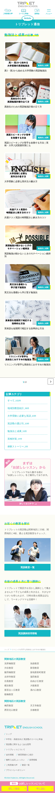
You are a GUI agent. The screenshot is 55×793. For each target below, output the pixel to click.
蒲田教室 (34, 676)
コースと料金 (23, 13)
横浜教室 (8, 685)
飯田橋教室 (9, 672)
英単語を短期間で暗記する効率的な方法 (24, 328)
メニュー (49, 13)
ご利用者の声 (8, 13)
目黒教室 (8, 681)
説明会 (37, 13)
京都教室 (34, 710)
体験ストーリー (17, 446)
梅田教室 (8, 705)
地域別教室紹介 (18, 408)
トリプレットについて (15, 749)
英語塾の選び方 (18, 423)
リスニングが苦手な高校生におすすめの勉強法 (27, 364)
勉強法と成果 (43, 65)
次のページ (51, 381)
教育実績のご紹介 (25, 754)
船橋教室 (8, 694)
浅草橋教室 (9, 663)
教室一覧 (26, 765)
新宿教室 (34, 667)
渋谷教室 (8, 667)
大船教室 (34, 685)
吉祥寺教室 (9, 676)
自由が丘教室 (36, 681)
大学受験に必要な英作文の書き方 (20, 181)
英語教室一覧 (28, 567)
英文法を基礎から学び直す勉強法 (20, 292)
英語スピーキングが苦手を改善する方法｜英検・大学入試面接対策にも (26, 144)
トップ (9, 734)
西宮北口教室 (11, 710)
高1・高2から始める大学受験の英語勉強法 (25, 70)
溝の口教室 (35, 690)
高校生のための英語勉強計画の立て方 (23, 106)
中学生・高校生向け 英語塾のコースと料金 (24, 739)
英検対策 (14, 438)
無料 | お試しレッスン (15, 760)
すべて (14, 400)
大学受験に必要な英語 (21, 415)
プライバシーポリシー (15, 770)
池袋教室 (34, 663)
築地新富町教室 (38, 672)
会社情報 (10, 754)
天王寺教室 (35, 705)
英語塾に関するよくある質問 (18, 744)
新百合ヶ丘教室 (12, 690)
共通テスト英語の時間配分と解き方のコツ (25, 217)
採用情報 (33, 760)
